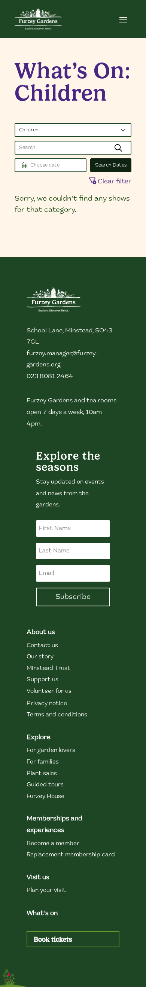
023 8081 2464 (50, 376)
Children (29, 130)
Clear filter (113, 182)
